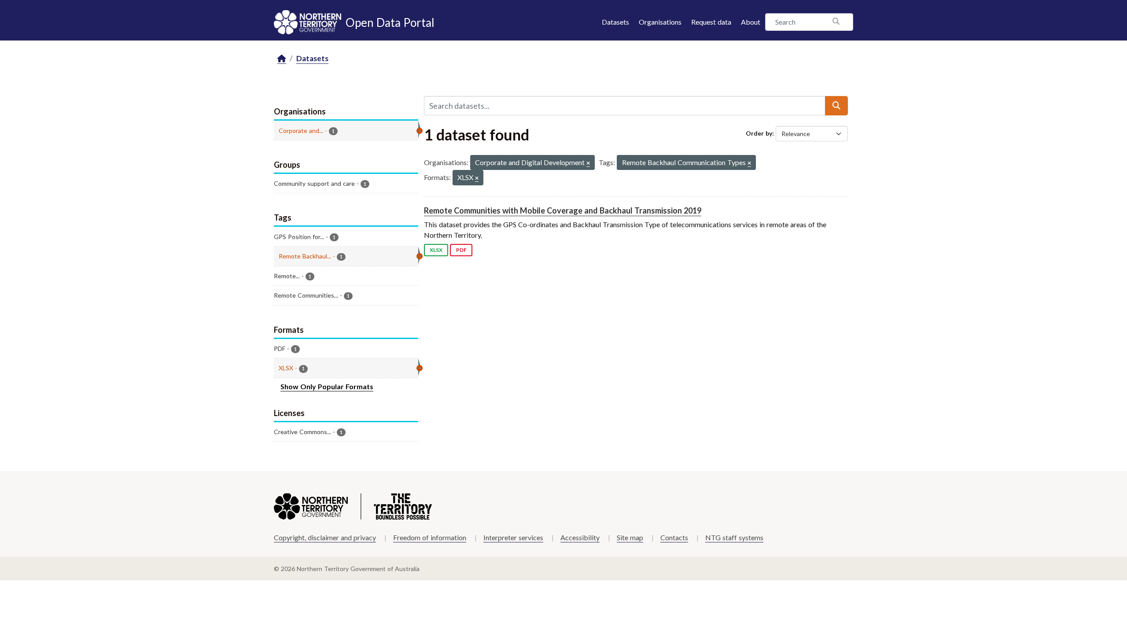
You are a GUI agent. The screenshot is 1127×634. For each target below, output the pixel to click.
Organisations (660, 22)
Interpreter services (513, 537)
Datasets (615, 22)
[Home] (281, 59)
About (750, 22)
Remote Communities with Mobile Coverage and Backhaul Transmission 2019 (562, 210)
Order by (759, 133)
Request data (711, 22)
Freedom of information (429, 537)
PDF (461, 250)
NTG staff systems (734, 537)
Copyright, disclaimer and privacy (325, 537)
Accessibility (580, 537)
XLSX (436, 250)
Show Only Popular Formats (326, 386)
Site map (630, 537)
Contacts (674, 537)
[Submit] (836, 105)
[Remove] (588, 163)
